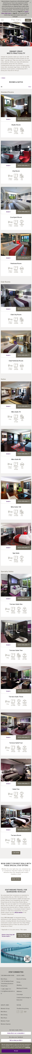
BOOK (28, 20)
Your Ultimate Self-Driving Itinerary (23, 935)
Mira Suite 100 (16, 507)
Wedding (19, 985)
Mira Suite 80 (16, 459)
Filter (29, 87)
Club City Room (16, 315)
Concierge (20, 994)
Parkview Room (16, 263)
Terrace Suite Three (16, 697)
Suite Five (16, 789)
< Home (3, 78)
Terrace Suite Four (16, 743)
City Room (16, 171)
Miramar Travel (5, 1021)
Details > (8, 119)
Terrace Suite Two (16, 650)
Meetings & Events (22, 988)
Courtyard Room (16, 217)
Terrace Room (16, 835)
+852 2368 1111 (6, 989)
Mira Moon (4, 1012)
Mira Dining (4, 1015)
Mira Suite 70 (16, 412)
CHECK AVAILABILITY (24, 119)
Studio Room (16, 125)
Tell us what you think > (16, 1040)
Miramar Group (5, 1008)
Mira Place (4, 1018)
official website (18, 912)
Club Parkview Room (16, 361)
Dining (18, 982)
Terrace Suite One (16, 604)
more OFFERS (16, 879)
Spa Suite (16, 553)
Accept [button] (16, 1051)
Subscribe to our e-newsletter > (16, 1033)
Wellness (19, 991)
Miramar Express (6, 1024)
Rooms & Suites (21, 979)
